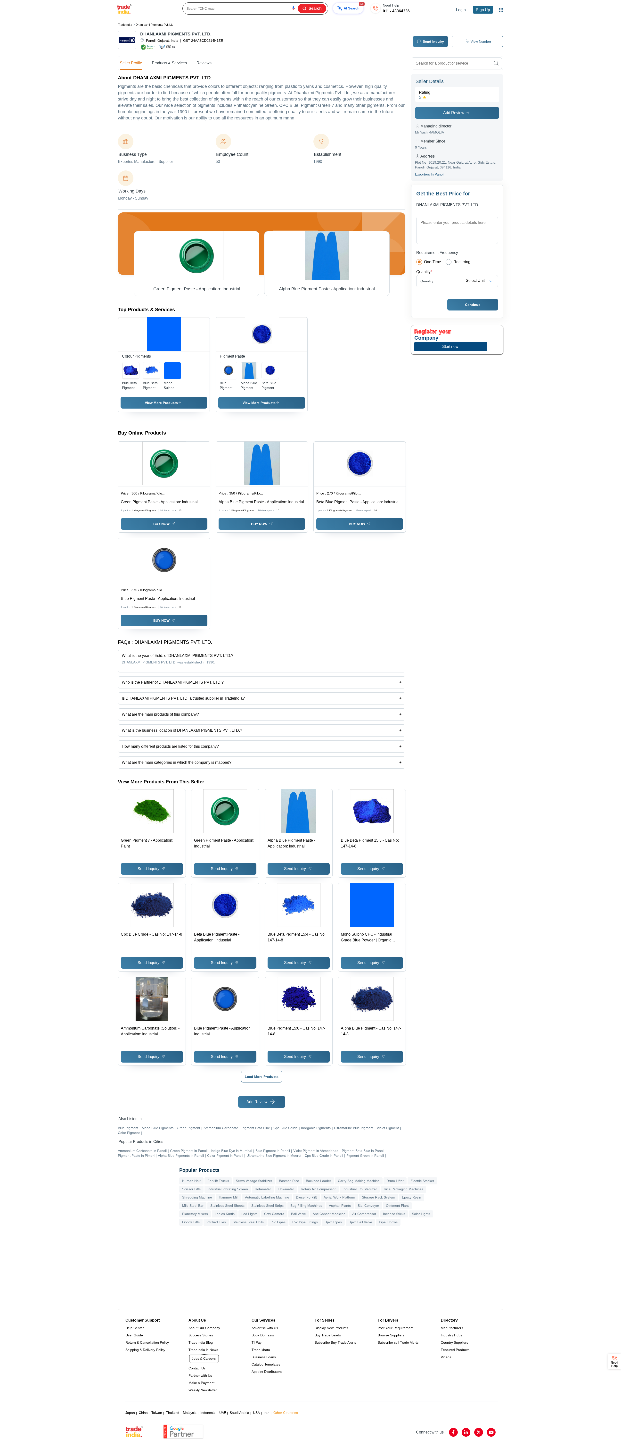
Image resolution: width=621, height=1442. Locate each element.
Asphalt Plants (340, 1205)
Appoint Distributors (267, 1372)
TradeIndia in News (203, 1350)
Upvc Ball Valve (360, 1222)
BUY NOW (161, 524)
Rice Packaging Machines (403, 1189)
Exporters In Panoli (429, 174)
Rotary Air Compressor (318, 1189)
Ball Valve (298, 1214)
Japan (130, 1413)
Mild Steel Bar (193, 1205)
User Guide (134, 1335)
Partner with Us (200, 1375)
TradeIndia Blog (200, 1342)
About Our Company (204, 1328)
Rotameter (263, 1189)
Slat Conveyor (368, 1205)
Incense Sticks (394, 1214)
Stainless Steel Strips (267, 1205)
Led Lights (249, 1214)
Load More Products (261, 1077)
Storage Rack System (378, 1197)
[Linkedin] (466, 1432)
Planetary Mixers (195, 1214)
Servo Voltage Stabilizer (254, 1181)
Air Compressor (364, 1214)
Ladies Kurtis (225, 1214)
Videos (446, 1357)
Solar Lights (421, 1214)
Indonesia (207, 1413)
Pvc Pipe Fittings (305, 1222)
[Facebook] (453, 1432)
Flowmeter (286, 1189)
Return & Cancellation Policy (147, 1342)
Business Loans (264, 1357)
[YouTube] (491, 1432)
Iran (266, 1413)
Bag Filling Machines (306, 1205)
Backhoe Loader (318, 1181)
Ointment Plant (397, 1205)
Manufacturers (452, 1328)
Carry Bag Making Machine (359, 1181)
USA (256, 1413)
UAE (222, 1413)
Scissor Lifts (191, 1189)
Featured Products (455, 1350)
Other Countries (285, 1413)
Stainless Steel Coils (248, 1222)
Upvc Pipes (333, 1222)
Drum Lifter (395, 1181)
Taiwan (156, 1413)
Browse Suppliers (391, 1335)
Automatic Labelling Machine (267, 1197)
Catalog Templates (266, 1364)
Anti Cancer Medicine (329, 1214)
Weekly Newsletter (202, 1390)
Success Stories (200, 1335)
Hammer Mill (228, 1197)
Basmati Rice (289, 1181)
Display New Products (331, 1328)
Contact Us (196, 1368)
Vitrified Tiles (216, 1222)
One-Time (432, 262)
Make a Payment (201, 1383)
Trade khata (261, 1350)
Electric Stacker (422, 1181)
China (143, 1413)
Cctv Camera (274, 1214)
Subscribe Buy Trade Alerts (335, 1342)
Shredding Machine (197, 1197)
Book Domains (263, 1335)
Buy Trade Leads (328, 1335)
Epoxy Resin (411, 1197)
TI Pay (256, 1342)
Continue (472, 305)
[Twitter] (478, 1432)
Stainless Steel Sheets (227, 1205)
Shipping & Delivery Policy (145, 1350)
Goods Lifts (191, 1222)
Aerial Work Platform (339, 1197)
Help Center (134, 1328)
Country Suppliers (454, 1342)
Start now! (450, 346)
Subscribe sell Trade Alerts (398, 1342)
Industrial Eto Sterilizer (360, 1189)
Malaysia (189, 1413)
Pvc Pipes (278, 1222)
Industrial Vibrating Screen (227, 1189)
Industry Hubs (451, 1335)
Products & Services (169, 63)
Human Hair (191, 1181)
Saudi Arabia (239, 1413)
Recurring (461, 262)
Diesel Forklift (306, 1197)
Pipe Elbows (388, 1222)
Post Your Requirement (395, 1328)
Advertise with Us (265, 1328)
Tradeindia (125, 24)
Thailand (172, 1413)
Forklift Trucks (218, 1181)
